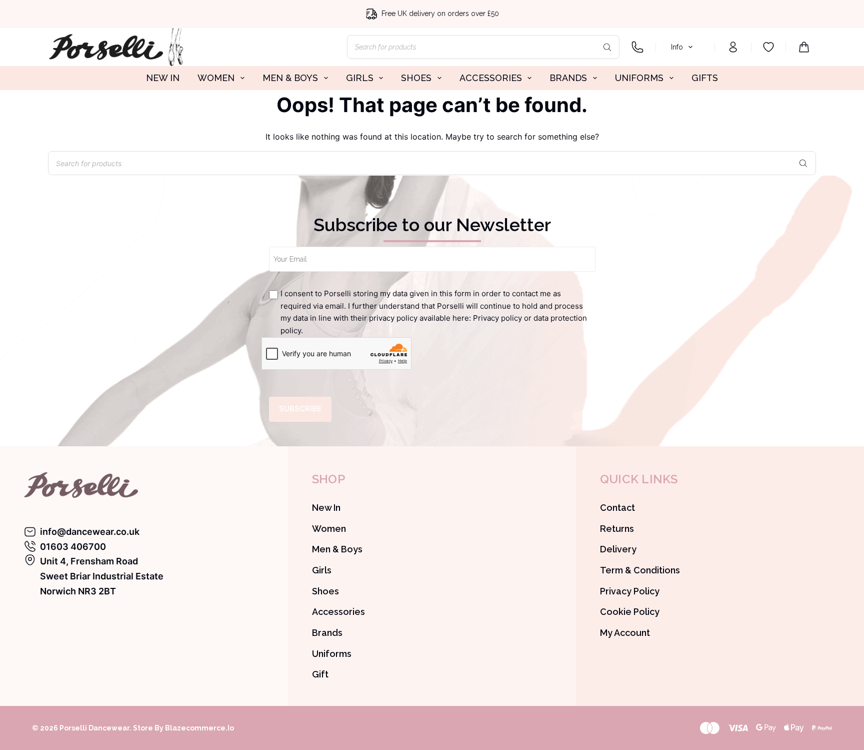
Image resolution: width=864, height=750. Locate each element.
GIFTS (705, 78)
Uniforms (332, 653)
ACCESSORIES (491, 78)
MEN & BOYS (290, 78)
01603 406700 (73, 546)
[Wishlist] (768, 47)
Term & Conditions (640, 570)
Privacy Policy (630, 591)
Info (677, 47)
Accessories (338, 611)
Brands (327, 632)
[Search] (607, 47)
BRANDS (568, 78)
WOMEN (216, 78)
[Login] (733, 47)
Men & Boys (337, 549)
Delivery (618, 549)
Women (329, 528)
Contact (617, 507)
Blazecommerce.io (199, 728)
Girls (322, 570)
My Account (625, 632)
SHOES (416, 78)
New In (326, 507)
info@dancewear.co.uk (90, 531)
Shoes (325, 591)
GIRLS (360, 78)
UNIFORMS (639, 78)
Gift (320, 674)
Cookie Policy (630, 611)
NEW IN (163, 78)
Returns (617, 528)
